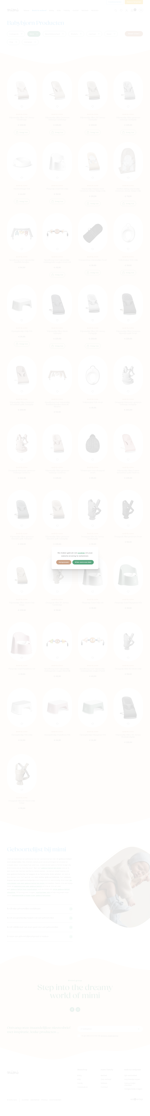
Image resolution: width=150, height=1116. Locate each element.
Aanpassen (64, 562)
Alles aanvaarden (83, 562)
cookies (81, 553)
